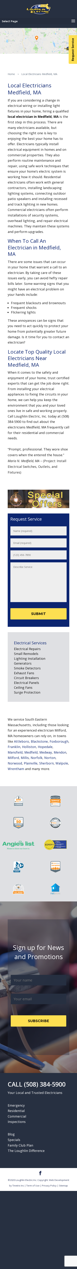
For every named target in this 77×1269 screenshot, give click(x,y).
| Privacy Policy (48, 1185)
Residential (16, 1111)
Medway (45, 752)
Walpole (62, 763)
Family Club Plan (20, 1145)
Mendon (60, 752)
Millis (25, 758)
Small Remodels (26, 654)
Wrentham (16, 769)
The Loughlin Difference (26, 1151)
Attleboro (21, 741)
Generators (23, 663)
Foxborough (59, 741)
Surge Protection (27, 692)
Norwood (15, 763)
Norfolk (36, 758)
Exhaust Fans (24, 673)
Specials (14, 1140)
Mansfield (15, 752)
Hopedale (45, 747)
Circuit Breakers (26, 678)
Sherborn (46, 763)
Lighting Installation (29, 658)
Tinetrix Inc (18, 1185)
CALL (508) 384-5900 (37, 1084)
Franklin (14, 747)
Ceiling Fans (23, 687)
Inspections (17, 1122)
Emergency (16, 1105)
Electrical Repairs (27, 649)
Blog (11, 1134)
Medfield (31, 752)
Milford (13, 758)
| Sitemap (62, 1185)
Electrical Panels (26, 683)
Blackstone (39, 741)
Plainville (30, 763)
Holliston (29, 747)
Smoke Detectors (27, 668)
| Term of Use (32, 1185)
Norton (50, 758)
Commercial (17, 1116)
